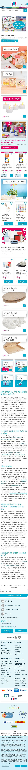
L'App (2, 684)
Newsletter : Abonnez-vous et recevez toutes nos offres (14, 586)
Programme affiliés (6, 650)
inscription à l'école (6, 454)
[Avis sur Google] (14, 707)
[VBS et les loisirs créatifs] (14, 4)
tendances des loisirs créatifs (8, 439)
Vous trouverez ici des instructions (18, 493)
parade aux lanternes (20, 454)
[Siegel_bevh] (7, 715)
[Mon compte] (22, 5)
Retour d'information (20, 685)
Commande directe (6, 661)
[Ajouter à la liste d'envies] (11, 153)
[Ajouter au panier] (11, 175)
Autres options (5, 766)
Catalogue (17, 645)
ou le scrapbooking (16, 485)
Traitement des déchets (7, 654)
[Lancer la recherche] (25, 10)
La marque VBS (5, 652)
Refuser (17, 766)
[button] (2, 164)
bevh (13, 712)
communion (18, 452)
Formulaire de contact (7, 631)
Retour (3, 678)
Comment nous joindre (20, 682)
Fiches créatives (19, 653)
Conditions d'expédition (7, 667)
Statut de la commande (20, 684)
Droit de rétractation (6, 672)
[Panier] (25, 5)
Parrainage (17, 649)
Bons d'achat (18, 647)
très (25, 565)
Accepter (24, 766)
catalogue (23, 443)
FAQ (16, 655)
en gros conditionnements (12, 565)
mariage (11, 452)
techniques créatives (17, 437)
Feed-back (20, 630)
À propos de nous (5, 648)
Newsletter (17, 651)
